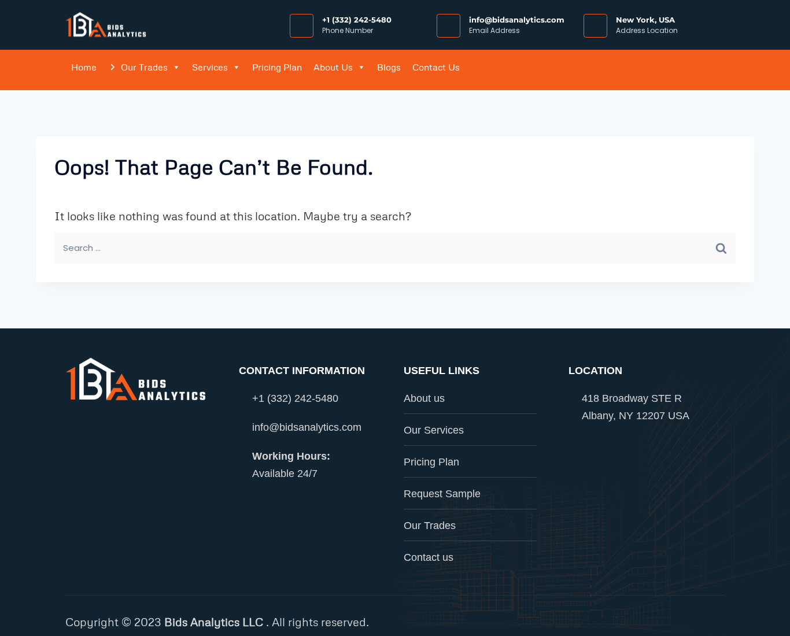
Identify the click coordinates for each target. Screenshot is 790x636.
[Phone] (710, 70)
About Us (333, 67)
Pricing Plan (277, 67)
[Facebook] (614, 70)
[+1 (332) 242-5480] (301, 26)
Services (210, 67)
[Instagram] (646, 70)
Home (84, 67)
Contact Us (436, 67)
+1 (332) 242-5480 (357, 19)
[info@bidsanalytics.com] (448, 26)
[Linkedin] (678, 70)
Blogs (389, 67)
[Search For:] (395, 247)
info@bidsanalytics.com (516, 19)
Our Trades (144, 67)
